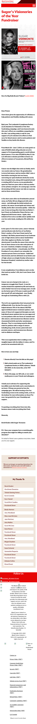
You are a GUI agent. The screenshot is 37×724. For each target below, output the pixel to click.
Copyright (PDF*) (15, 673)
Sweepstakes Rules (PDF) (17, 710)
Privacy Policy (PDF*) (16, 659)
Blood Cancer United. (19, 467)
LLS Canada (13, 714)
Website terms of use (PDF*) (18, 681)
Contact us (13, 655)
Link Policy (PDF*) (15, 677)
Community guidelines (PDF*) (18, 701)
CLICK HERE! (29, 96)
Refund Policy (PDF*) (16, 697)
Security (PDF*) (14, 669)
